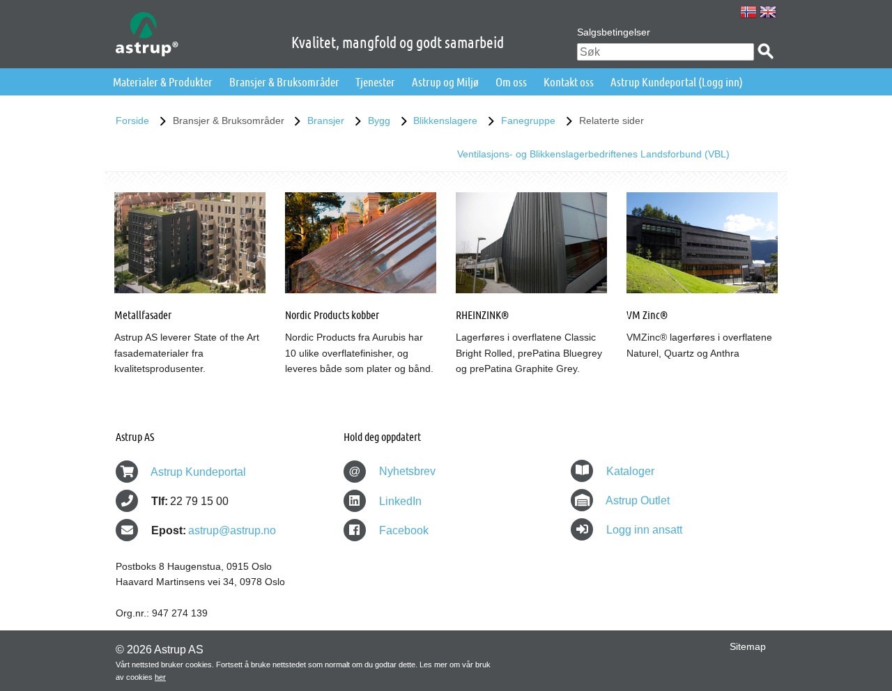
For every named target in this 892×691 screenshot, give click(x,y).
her (160, 677)
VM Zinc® (647, 314)
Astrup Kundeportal (198, 472)
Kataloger (630, 471)
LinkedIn (399, 501)
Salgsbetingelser (613, 32)
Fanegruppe (528, 120)
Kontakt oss (569, 82)
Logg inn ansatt (644, 530)
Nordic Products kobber (332, 314)
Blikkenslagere (445, 120)
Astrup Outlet (638, 500)
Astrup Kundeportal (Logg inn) (676, 82)
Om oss (511, 82)
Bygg (379, 120)
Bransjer (325, 120)
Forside (132, 120)
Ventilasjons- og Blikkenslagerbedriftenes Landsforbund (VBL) (593, 154)
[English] (768, 11)
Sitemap (748, 646)
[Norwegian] (748, 11)
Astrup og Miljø (445, 82)
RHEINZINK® (482, 314)
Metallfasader (142, 314)
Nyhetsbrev (392, 471)
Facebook (402, 530)
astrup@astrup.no (232, 530)
